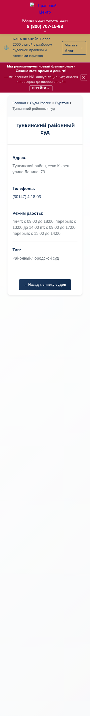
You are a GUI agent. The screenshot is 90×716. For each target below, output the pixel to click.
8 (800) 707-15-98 (45, 26)
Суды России (40, 103)
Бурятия (62, 103)
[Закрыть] (83, 77)
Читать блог (71, 48)
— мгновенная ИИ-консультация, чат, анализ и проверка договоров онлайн (41, 77)
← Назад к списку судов (45, 284)
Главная (19, 103)
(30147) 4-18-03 (26, 197)
